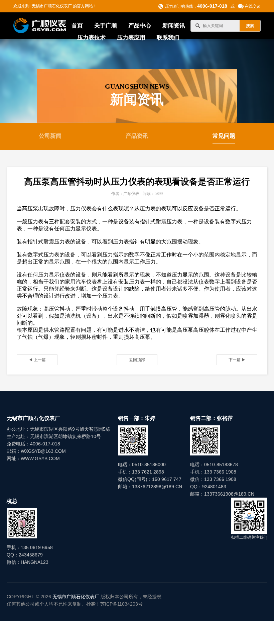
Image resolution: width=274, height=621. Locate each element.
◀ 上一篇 (37, 359)
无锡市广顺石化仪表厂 (75, 596)
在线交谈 (253, 6)
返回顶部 (137, 359)
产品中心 (139, 25)
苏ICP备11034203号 (121, 604)
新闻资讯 (173, 25)
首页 (77, 25)
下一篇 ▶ (237, 359)
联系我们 (168, 37)
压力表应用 (131, 37)
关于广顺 (105, 25)
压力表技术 (91, 37)
